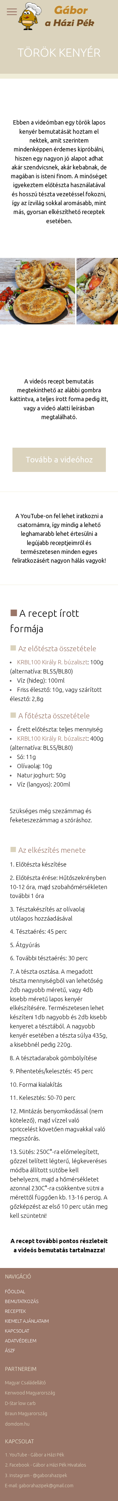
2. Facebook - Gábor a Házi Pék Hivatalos (45, 1465)
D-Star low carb (20, 1403)
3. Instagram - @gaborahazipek (36, 1475)
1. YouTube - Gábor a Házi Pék (34, 1454)
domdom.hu (17, 1424)
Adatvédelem (20, 1340)
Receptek (15, 1311)
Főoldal (15, 1291)
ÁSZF (10, 1350)
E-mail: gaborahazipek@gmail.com (39, 1485)
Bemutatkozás (21, 1301)
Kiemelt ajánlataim (27, 1321)
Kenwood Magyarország (30, 1392)
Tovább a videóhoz (59, 459)
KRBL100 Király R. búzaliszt (52, 662)
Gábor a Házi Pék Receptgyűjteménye (59, 16)
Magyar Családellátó (25, 1382)
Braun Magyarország (26, 1413)
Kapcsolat (17, 1331)
